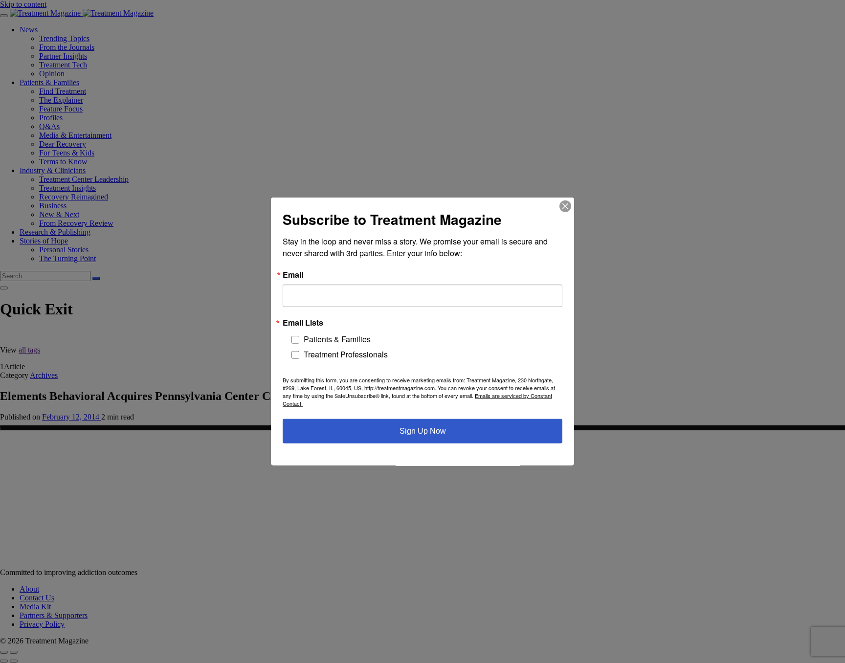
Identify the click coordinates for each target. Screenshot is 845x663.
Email (293, 275)
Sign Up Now (423, 431)
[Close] (565, 206)
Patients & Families (337, 339)
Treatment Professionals (346, 354)
